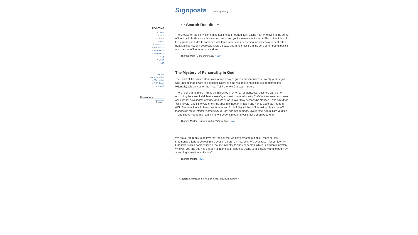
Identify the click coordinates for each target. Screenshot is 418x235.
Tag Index (159, 80)
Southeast (159, 47)
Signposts (191, 10)
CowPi (161, 86)
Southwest (159, 50)
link (218, 56)
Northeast (159, 44)
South (161, 38)
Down (161, 60)
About (161, 74)
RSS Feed (159, 83)
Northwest (159, 53)
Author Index (157, 77)
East (162, 35)
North (161, 32)
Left (162, 63)
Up (163, 56)
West (161, 41)
